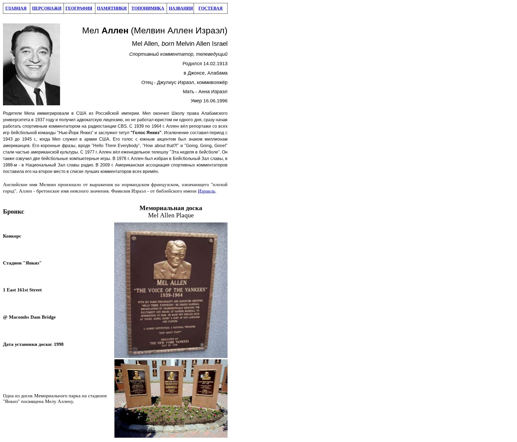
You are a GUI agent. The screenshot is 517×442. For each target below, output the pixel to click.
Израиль (206, 191)
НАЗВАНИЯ (181, 8)
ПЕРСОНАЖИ (46, 8)
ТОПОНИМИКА (147, 8)
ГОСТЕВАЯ (210, 8)
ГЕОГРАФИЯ (78, 8)
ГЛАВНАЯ (16, 8)
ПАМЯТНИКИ (112, 8)
